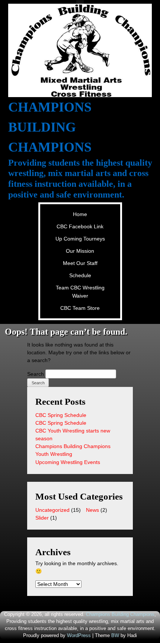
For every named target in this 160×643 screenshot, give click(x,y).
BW (115, 635)
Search (35, 374)
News (92, 510)
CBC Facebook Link (80, 226)
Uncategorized (52, 510)
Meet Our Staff (80, 263)
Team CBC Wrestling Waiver (80, 291)
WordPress (79, 635)
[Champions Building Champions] (80, 50)
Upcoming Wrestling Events (67, 462)
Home (80, 214)
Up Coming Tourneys (80, 239)
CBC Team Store (80, 308)
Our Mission (80, 251)
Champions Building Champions (50, 127)
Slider (42, 518)
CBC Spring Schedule (60, 415)
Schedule (80, 275)
